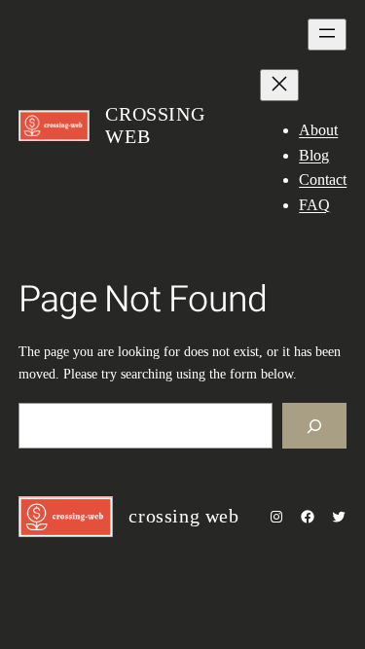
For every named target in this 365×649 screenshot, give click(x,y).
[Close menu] (279, 85)
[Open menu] (327, 34)
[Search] (314, 426)
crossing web (183, 515)
